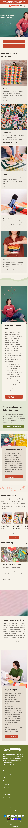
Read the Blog (6, 186)
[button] (3, 5)
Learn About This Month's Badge (12, 476)
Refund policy (14, 826)
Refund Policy (6, 791)
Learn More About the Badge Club (14, 397)
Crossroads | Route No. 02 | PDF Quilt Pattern (18, 526)
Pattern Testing (7, 774)
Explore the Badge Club (9, 142)
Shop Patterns (7, 100)
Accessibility (6, 784)
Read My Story (12, 736)
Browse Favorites (7, 269)
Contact (5, 777)
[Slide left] (10, 533)
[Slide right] (17, 533)
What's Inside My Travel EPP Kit (12, 565)
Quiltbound (13, 821)
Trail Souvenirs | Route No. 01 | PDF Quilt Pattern (6, 526)
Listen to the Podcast (8, 228)
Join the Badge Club (14, 41)
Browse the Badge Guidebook (13, 426)
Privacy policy (10, 824)
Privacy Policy (6, 787)
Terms (4, 780)
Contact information (21, 824)
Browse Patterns (14, 46)
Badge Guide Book (8, 794)
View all (14, 537)
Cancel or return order (8, 797)
